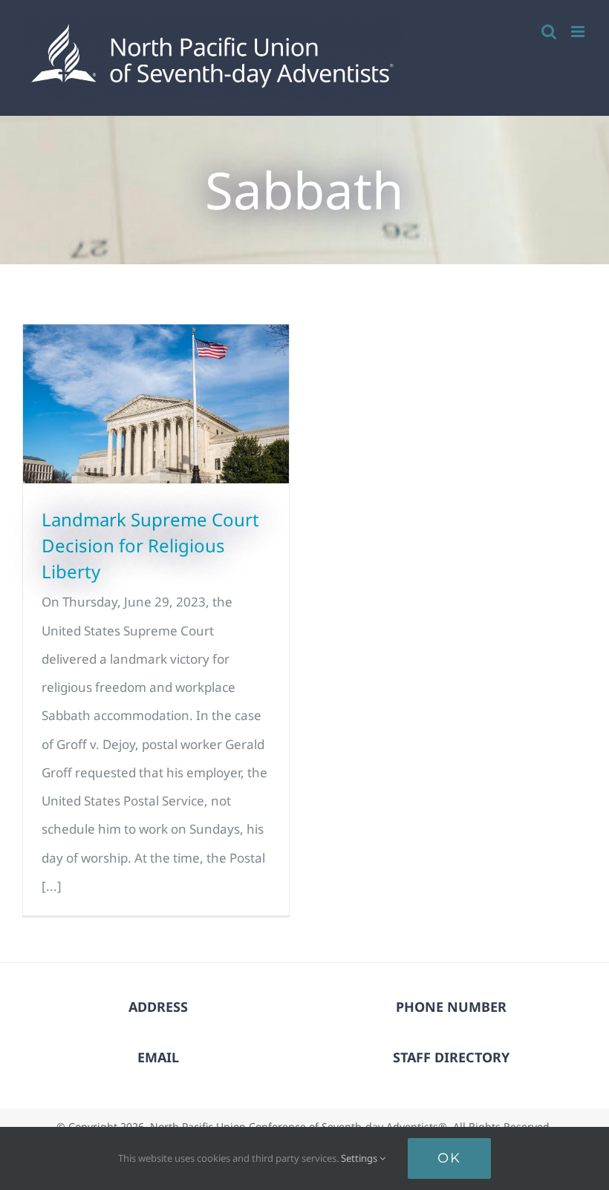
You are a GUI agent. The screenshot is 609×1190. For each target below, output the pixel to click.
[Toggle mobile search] (548, 31)
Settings (360, 1158)
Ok (449, 1158)
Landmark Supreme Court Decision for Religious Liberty (150, 545)
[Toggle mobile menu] (579, 31)
